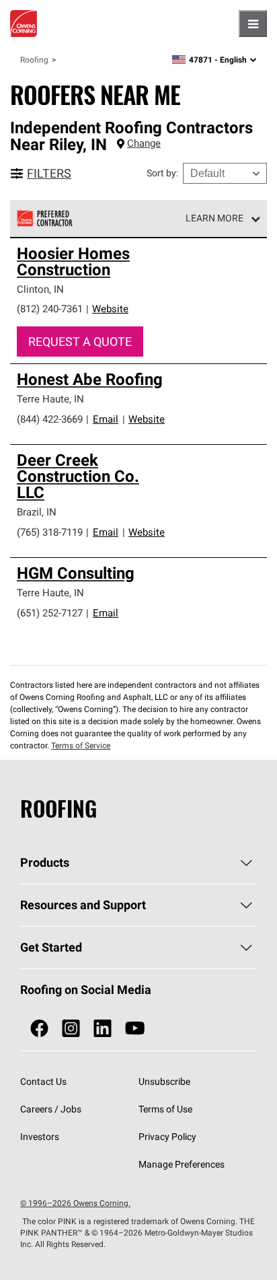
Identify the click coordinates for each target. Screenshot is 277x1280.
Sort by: (162, 173)
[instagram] (71, 1028)
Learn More (214, 218)
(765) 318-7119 (50, 532)
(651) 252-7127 (50, 612)
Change (144, 143)
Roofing (34, 60)
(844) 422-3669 (50, 419)
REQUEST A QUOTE (80, 341)
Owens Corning (23, 23)
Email (105, 419)
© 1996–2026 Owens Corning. (75, 1203)
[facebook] (39, 1028)
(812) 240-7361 (50, 308)
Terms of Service (80, 745)
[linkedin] (102, 1028)
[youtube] (134, 1028)
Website (110, 308)
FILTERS (49, 173)
